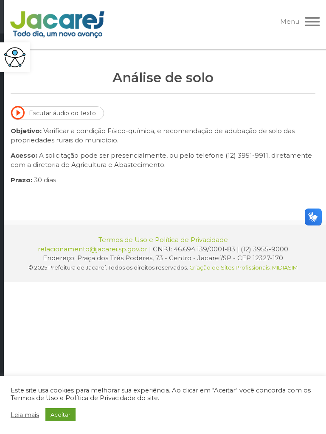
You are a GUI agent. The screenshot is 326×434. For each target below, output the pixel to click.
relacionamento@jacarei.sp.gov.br (92, 249)
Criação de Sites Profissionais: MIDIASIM (243, 267)
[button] (15, 57)
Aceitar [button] (60, 414)
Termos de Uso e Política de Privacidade (163, 240)
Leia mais (25, 415)
